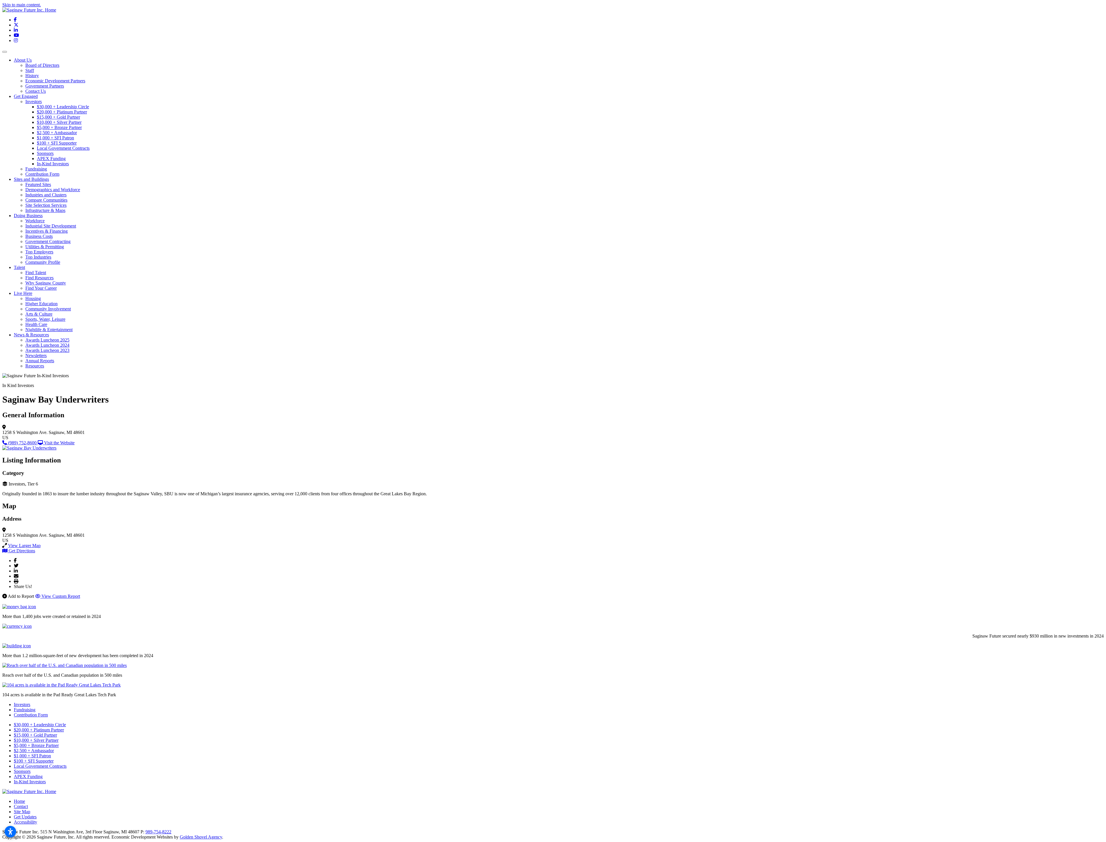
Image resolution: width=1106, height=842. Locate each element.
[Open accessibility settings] (10, 831)
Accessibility (25, 822)
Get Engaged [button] (26, 96)
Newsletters (36, 355)
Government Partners (44, 86)
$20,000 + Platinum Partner (62, 111)
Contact (21, 806)
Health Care (36, 324)
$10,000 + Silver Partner (59, 122)
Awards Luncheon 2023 (47, 350)
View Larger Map (24, 545)
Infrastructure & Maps (45, 210)
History (32, 75)
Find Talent (35, 272)
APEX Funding (51, 158)
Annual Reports (39, 360)
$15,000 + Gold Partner (58, 117)
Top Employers (39, 251)
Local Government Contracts (63, 148)
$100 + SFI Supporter (57, 143)
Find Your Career (41, 288)
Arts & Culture (38, 314)
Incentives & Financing (46, 231)
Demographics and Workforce (52, 189)
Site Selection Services (46, 205)
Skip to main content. (21, 4)
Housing (33, 298)
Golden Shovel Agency (201, 837)
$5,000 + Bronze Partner (59, 127)
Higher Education (41, 303)
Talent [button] (19, 267)
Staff (29, 70)
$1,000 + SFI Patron (55, 137)
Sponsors (45, 153)
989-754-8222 (158, 831)
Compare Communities (46, 200)
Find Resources (39, 277)
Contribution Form (42, 174)
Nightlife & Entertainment (49, 329)
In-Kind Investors (53, 163)
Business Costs (39, 236)
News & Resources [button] (31, 334)
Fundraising (36, 168)
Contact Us (35, 91)
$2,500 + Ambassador (57, 132)
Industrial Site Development (50, 225)
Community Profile (42, 262)
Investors (33, 101)
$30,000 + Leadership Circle (63, 106)
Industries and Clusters (46, 194)
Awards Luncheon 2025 (47, 339)
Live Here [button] (23, 293)
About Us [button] (23, 60)
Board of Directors (42, 65)
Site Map (22, 811)
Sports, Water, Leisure (45, 319)
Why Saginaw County (45, 282)
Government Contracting (48, 241)
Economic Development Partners (55, 80)
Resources (34, 365)
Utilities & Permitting (44, 246)
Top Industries (38, 257)
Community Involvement (48, 308)
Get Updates (25, 816)
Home (19, 801)
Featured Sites (38, 184)
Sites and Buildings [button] (31, 179)
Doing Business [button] (28, 215)
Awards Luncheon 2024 (47, 345)
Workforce (35, 220)
